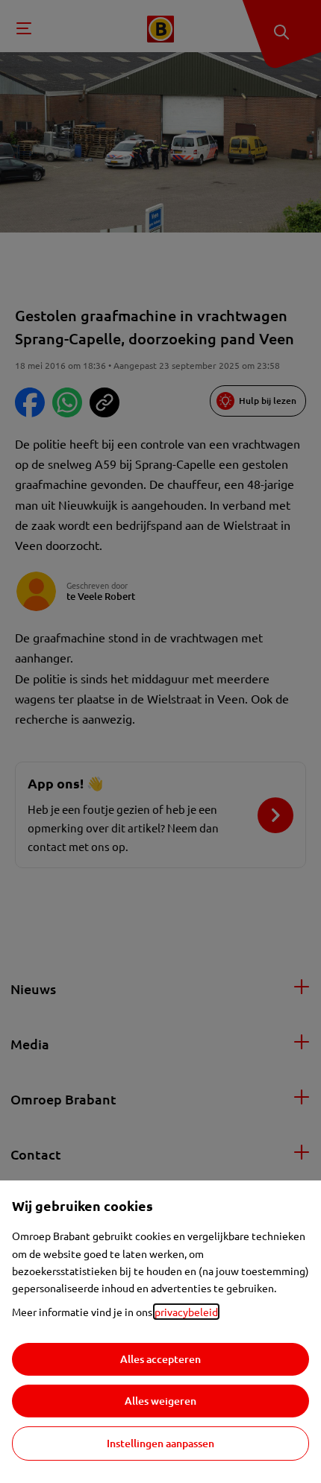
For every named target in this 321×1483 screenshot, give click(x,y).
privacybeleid (186, 1311)
